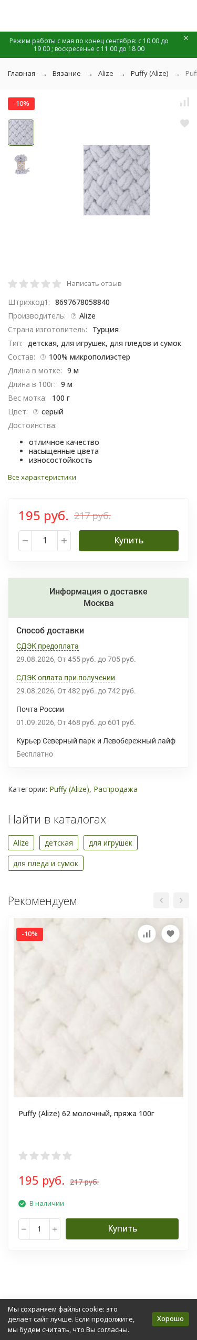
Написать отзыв (94, 283)
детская (59, 843)
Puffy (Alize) (149, 73)
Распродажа (116, 789)
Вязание (67, 73)
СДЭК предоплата (47, 646)
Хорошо (170, 1318)
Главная (21, 73)
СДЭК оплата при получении (65, 677)
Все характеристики (42, 477)
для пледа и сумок (45, 863)
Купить (128, 540)
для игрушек (110, 843)
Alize (105, 73)
